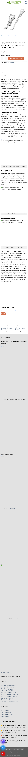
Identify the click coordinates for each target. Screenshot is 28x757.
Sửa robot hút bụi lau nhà (8, 685)
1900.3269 (12, 509)
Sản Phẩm (17, 751)
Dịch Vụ (23, 751)
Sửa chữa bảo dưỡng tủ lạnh (9, 696)
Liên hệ (16, 752)
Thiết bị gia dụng (12, 42)
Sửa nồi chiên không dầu (8, 687)
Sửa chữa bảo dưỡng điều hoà (9, 694)
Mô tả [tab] (2, 73)
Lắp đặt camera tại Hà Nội (8, 698)
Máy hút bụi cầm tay (10, 62)
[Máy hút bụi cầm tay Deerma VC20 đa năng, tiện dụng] (21, 317)
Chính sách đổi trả (6, 712)
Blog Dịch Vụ (22, 752)
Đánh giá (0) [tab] (4, 75)
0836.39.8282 (5, 673)
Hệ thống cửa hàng (8, 752)
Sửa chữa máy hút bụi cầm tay (9, 701)
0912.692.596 (17, 618)
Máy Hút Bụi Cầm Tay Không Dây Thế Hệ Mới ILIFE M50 (6, 328)
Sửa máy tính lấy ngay (7, 690)
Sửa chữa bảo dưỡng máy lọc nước (10, 700)
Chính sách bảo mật (6, 716)
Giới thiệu (11, 751)
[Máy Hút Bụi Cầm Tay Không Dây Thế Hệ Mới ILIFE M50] (7, 317)
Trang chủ (4, 42)
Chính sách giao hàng (7, 714)
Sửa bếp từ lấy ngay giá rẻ (8, 689)
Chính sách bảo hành (6, 710)
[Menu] (2, 2)
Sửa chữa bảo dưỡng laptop (8, 692)
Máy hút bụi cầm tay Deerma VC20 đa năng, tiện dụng (20, 328)
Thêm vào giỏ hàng (16, 58)
